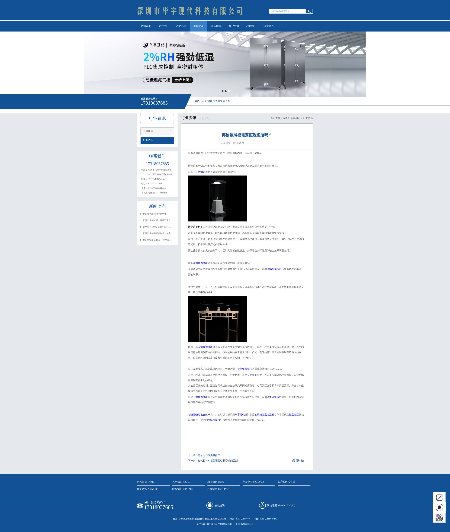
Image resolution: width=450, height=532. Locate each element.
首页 (285, 118)
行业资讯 (148, 140)
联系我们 (251, 26)
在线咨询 (220, 505)
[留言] (439, 497)
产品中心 (181, 26)
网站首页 (146, 26)
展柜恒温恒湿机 (265, 414)
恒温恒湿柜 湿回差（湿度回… (157, 240)
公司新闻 (148, 131)
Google (290, 505)
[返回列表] (298, 460)
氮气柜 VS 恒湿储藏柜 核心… (157, 227)
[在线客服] (439, 507)
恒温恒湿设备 (198, 414)
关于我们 (163, 26)
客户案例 (234, 26)
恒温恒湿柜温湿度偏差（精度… (158, 233)
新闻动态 (199, 26)
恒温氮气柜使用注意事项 (154, 214)
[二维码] (439, 518)
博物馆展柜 (204, 172)
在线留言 (269, 26)
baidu (282, 505)
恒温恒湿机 (214, 420)
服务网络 (216, 26)
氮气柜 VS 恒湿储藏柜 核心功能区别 (218, 460)
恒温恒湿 (274, 397)
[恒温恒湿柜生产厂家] (190, 20)
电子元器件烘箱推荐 (209, 455)
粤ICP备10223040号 (245, 524)
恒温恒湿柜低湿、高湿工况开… (158, 220)
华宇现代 (240, 414)
